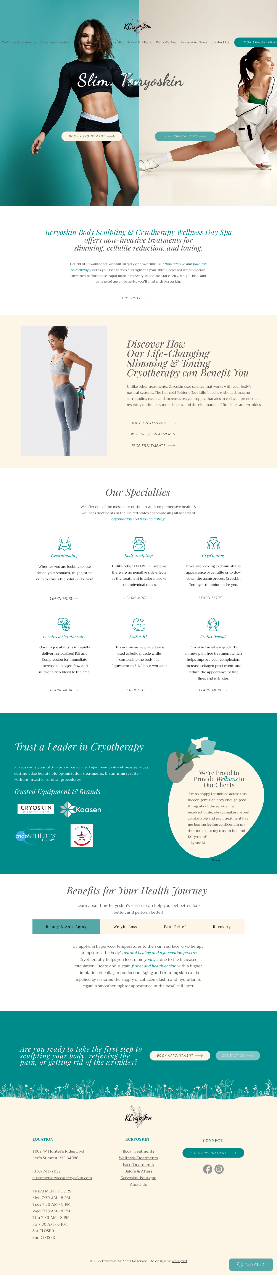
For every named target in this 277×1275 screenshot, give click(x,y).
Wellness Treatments (138, 1158)
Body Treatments (138, 1151)
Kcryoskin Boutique (138, 1177)
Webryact (179, 1261)
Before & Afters (138, 1171)
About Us (138, 1184)
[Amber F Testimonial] (219, 860)
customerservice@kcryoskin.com (62, 1177)
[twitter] (219, 1169)
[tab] (66, 926)
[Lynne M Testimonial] (212, 860)
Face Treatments (138, 1164)
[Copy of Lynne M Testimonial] (216, 860)
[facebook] (207, 1169)
